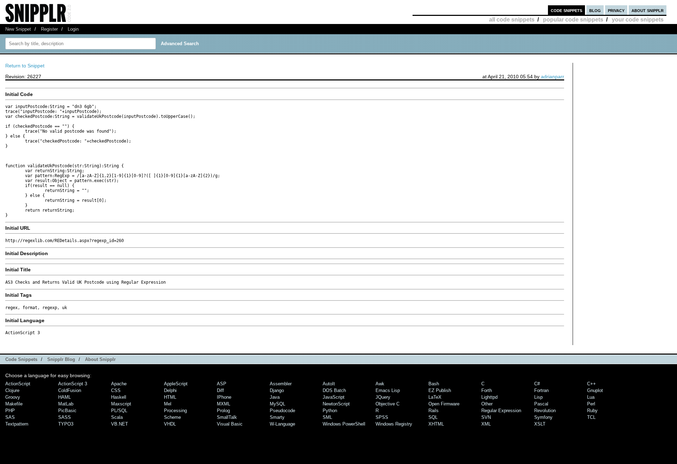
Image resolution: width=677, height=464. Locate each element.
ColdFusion (69, 390)
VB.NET (119, 424)
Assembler (281, 383)
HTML (170, 397)
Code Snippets (21, 359)
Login (73, 29)
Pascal (541, 403)
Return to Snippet (24, 65)
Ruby (592, 410)
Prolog (223, 410)
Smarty (277, 417)
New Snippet (18, 29)
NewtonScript (336, 403)
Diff (220, 390)
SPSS (382, 417)
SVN (486, 417)
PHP (10, 410)
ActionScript (17, 383)
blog (595, 10)
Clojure (12, 390)
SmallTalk (227, 417)
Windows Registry (394, 424)
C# (537, 383)
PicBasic (67, 410)
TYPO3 (65, 424)
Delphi (170, 390)
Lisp (538, 397)
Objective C (388, 403)
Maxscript (121, 403)
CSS (116, 390)
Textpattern (16, 424)
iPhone (224, 397)
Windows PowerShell (344, 424)
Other (487, 403)
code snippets (566, 10)
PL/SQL (119, 410)
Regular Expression (501, 410)
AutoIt (329, 383)
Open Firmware (443, 403)
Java (275, 397)
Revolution (545, 410)
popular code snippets (573, 20)
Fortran (541, 390)
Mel (167, 403)
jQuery (383, 397)
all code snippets (512, 20)
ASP (221, 383)
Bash (433, 383)
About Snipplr (100, 359)
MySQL (277, 403)
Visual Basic (230, 424)
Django (277, 390)
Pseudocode (282, 410)
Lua (590, 397)
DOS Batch (334, 390)
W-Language (282, 424)
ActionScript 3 (72, 383)
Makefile (14, 403)
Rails (433, 410)
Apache (119, 383)
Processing (175, 410)
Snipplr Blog (61, 359)
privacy (616, 10)
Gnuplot (595, 390)
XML (486, 424)
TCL (591, 417)
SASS (64, 417)
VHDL (170, 424)
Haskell (118, 397)
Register (49, 29)
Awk (380, 383)
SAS (10, 417)
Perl (591, 403)
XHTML (436, 424)
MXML (223, 403)
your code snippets (638, 20)
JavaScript (333, 397)
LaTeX (434, 397)
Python (330, 410)
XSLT (539, 424)
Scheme (172, 417)
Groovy (12, 397)
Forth (486, 390)
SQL (433, 417)
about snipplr (648, 10)
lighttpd (489, 397)
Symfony (543, 417)
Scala (117, 417)
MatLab (65, 403)
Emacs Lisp (388, 390)
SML (327, 417)
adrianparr (552, 76)
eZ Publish (439, 390)
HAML (64, 397)
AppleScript (176, 383)
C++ (591, 383)
